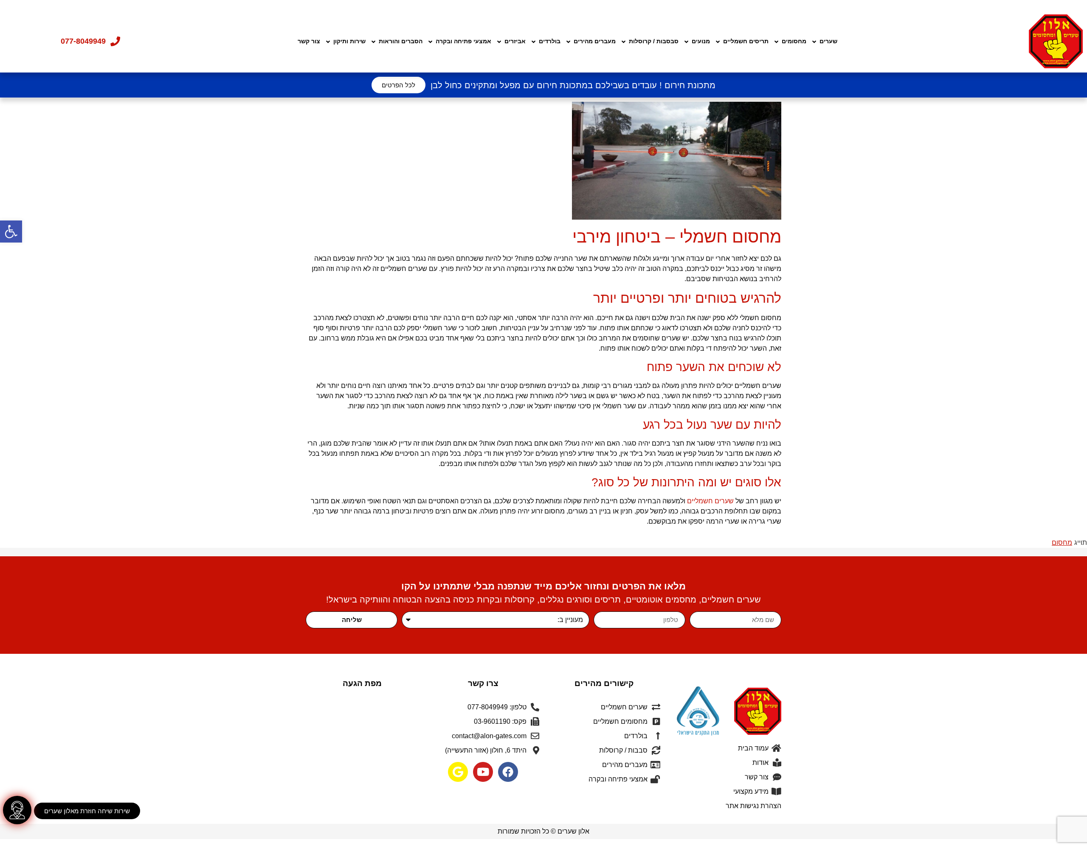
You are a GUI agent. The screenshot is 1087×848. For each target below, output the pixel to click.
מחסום (1062, 542)
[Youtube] (483, 772)
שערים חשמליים (710, 501)
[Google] (458, 772)
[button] (11, 231)
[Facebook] (508, 772)
